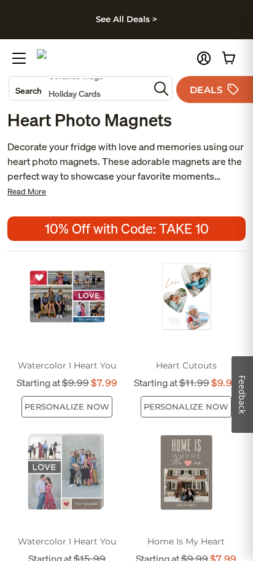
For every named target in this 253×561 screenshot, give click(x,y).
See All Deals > (126, 19)
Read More (26, 191)
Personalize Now (67, 406)
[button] (204, 58)
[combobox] (79, 88)
